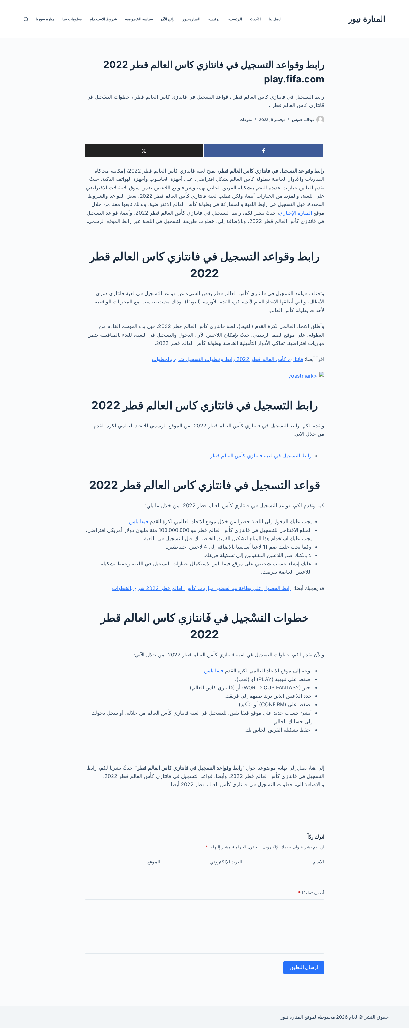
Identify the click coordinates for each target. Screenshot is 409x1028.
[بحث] (26, 19)
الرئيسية (235, 19)
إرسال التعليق (304, 967)
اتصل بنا (275, 19)
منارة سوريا (45, 19)
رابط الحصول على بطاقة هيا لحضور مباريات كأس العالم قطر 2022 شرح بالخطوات (202, 588)
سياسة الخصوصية (139, 19)
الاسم (318, 862)
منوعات (246, 119)
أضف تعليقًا (311, 893)
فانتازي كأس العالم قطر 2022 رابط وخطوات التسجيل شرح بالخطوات (227, 359)
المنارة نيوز (366, 19)
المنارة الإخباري (295, 213)
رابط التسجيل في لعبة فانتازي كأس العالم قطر (261, 455)
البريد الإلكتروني (226, 862)
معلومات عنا (72, 19)
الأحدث (255, 19)
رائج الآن (167, 19)
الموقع (153, 862)
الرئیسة (214, 19)
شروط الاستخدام (103, 19)
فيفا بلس (139, 521)
